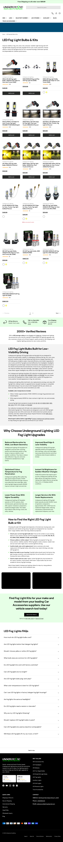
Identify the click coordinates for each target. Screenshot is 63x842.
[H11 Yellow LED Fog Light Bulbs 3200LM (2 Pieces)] (11, 151)
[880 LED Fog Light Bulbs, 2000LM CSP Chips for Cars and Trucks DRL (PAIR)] (52, 193)
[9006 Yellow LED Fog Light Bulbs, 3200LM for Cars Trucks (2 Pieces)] (31, 151)
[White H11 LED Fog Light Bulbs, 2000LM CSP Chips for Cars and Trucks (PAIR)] (11, 66)
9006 (22, 375)
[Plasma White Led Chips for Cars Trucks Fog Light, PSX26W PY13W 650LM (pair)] (11, 109)
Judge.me (38, 335)
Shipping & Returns (7, 798)
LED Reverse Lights (38, 786)
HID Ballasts (36, 768)
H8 (15, 375)
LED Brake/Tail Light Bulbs (40, 774)
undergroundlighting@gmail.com (45, 804)
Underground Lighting (11, 833)
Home (3, 34)
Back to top (32, 750)
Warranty (5, 807)
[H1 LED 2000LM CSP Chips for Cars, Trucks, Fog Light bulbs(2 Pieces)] (11, 193)
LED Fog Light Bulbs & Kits (12, 34)
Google (31, 335)
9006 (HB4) (45, 403)
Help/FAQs (5, 810)
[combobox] (43, 7)
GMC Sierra (49, 414)
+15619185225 (41, 801)
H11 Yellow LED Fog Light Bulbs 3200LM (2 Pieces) (9, 164)
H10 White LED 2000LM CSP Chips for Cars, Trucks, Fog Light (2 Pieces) (51, 123)
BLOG (54, 18)
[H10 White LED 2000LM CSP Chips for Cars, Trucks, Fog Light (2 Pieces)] (52, 109)
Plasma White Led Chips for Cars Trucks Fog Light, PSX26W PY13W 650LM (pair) (11, 123)
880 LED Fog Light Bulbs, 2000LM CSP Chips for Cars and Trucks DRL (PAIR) (51, 207)
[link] (15, 313)
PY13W (35, 375)
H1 (17, 375)
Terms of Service (40, 836)
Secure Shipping (7, 801)
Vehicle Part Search (31, 614)
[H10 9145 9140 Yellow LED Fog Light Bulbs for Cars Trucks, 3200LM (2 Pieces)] (52, 151)
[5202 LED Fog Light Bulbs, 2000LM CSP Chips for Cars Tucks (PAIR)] (52, 66)
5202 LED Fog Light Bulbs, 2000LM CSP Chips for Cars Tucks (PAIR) (51, 80)
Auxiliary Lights (37, 780)
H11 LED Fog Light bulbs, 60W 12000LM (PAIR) (31, 252)
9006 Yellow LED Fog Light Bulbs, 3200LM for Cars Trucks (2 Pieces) (30, 165)
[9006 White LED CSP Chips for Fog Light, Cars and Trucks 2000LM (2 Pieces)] (31, 109)
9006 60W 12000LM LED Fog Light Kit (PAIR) (11, 294)
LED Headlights (37, 765)
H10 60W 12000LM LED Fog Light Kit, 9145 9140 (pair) (51, 252)
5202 (25, 375)
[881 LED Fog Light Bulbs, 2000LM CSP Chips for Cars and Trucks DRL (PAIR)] (11, 238)
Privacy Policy (57, 836)
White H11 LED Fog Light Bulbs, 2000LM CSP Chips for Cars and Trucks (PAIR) (11, 80)
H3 (19, 375)
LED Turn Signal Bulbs (39, 771)
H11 (11, 375)
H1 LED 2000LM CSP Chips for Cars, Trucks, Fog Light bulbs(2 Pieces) (10, 207)
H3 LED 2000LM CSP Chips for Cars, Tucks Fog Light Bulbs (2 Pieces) (31, 207)
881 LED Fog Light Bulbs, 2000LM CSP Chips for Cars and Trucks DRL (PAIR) (10, 252)
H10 (13, 375)
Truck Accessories (38, 789)
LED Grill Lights (37, 783)
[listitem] (9, 778)
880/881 (30, 375)
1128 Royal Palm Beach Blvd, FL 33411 (48, 798)
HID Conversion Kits (38, 761)
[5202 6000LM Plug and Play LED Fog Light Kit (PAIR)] (31, 66)
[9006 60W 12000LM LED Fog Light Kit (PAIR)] (11, 281)
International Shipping (8, 804)
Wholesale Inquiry (7, 813)
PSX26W (42, 375)
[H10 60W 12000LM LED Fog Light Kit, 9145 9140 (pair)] (52, 238)
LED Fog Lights (37, 777)
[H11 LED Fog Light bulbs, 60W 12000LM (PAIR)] (31, 238)
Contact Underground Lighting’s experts (43, 418)
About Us (32, 836)
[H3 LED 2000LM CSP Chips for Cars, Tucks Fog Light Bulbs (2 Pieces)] (31, 193)
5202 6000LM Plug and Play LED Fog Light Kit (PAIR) (31, 79)
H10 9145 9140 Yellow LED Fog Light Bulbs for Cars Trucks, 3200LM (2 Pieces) (51, 165)
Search (25, 836)
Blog (3, 816)
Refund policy (49, 836)
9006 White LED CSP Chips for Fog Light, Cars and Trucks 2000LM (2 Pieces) (31, 123)
